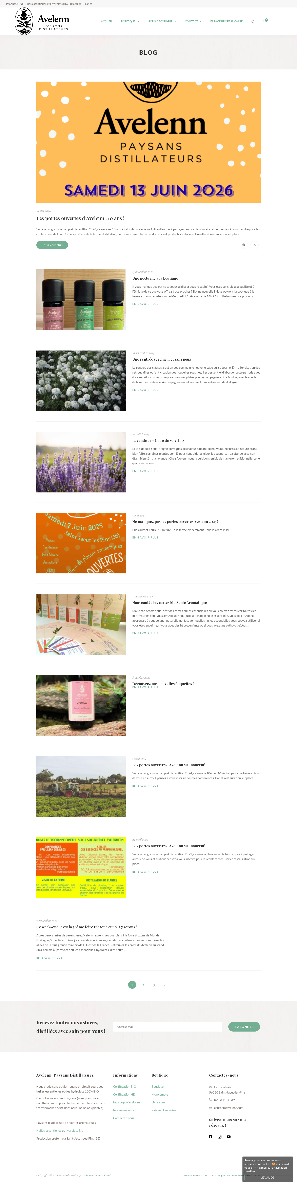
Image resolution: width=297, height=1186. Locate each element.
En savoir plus (52, 245)
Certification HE (124, 1094)
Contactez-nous (123, 1118)
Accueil (106, 21)
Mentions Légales (195, 1175)
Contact (191, 21)
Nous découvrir (160, 21)
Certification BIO (124, 1086)
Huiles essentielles (48, 1130)
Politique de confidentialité (231, 1175)
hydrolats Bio (74, 1130)
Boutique (128, 21)
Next (165, 985)
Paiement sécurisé (164, 1110)
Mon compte (160, 1094)
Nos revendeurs (123, 1110)
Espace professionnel (227, 21)
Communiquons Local (97, 1175)
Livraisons (158, 1102)
